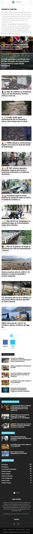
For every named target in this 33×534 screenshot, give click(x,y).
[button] (31, 2)
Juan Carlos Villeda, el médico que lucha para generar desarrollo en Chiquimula (20, 374)
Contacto (28, 529)
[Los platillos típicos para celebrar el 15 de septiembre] (5, 382)
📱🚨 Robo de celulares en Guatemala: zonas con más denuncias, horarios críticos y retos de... (16, 94)
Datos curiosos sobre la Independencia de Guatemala (18, 452)
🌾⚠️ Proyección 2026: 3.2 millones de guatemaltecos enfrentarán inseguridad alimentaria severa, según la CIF (20, 408)
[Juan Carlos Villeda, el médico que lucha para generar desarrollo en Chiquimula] (5, 375)
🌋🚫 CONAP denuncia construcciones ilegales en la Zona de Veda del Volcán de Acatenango (16, 145)
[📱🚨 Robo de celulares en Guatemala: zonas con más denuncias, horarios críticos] (16, 82)
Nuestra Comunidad (20, 529)
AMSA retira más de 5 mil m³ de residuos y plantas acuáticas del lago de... (16, 325)
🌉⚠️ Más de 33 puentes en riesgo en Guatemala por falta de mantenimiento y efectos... (16, 249)
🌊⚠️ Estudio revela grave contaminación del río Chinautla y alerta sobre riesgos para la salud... (15, 119)
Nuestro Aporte (11, 529)
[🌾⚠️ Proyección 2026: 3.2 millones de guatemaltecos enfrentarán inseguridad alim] (16, 50)
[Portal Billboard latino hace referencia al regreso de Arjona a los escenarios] (5, 438)
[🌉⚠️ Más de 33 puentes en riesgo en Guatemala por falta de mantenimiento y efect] (16, 237)
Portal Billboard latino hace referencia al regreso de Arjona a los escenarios (20, 438)
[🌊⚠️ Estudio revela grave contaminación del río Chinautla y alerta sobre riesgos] (16, 108)
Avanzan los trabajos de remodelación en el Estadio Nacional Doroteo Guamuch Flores (20, 359)
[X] (18, 523)
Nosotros (5, 529)
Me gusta (5, 340)
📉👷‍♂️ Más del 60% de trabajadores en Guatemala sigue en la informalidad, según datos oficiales (16, 223)
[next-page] (21, 335)
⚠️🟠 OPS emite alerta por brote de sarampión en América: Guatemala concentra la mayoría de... (20, 425)
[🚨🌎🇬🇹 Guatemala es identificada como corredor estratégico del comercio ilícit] (16, 67)
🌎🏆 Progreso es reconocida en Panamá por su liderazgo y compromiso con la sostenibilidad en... (19, 417)
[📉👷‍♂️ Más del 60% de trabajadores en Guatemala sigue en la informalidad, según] (16, 212)
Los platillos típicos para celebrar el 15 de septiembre (20, 381)
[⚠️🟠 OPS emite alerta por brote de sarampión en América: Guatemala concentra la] (5, 425)
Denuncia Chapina (5, 89)
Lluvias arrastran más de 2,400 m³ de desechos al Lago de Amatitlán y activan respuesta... (16, 274)
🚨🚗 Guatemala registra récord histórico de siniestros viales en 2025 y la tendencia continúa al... (16, 198)
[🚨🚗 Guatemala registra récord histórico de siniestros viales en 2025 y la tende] (16, 186)
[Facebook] (14, 523)
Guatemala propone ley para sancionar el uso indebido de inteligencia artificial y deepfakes (20, 389)
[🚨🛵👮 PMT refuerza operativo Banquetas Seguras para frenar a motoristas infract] (16, 159)
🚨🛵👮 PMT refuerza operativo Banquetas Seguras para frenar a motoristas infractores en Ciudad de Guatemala (15, 171)
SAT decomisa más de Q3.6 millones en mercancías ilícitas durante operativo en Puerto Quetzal (16, 300)
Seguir (12, 340)
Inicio (3, 7)
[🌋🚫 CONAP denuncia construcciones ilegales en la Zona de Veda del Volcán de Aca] (16, 133)
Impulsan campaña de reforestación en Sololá (20, 366)
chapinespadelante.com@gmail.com (20, 514)
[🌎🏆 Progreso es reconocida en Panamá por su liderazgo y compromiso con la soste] (5, 416)
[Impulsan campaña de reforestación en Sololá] (5, 367)
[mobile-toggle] (2, 2)
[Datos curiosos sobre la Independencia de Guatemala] (5, 453)
